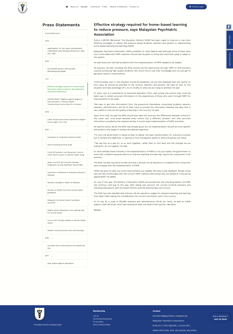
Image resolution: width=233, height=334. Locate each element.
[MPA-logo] (22, 7)
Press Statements (52, 33)
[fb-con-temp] (229, 27)
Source (97, 210)
